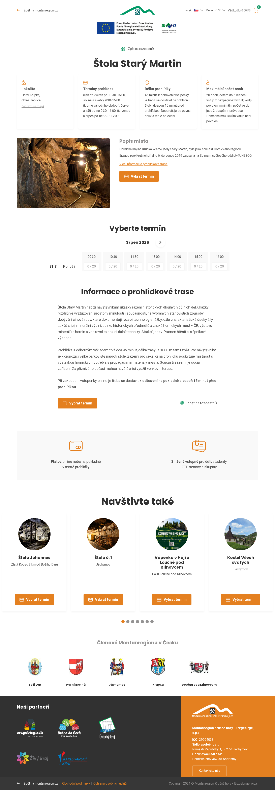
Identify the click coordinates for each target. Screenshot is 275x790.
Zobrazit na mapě (33, 106)
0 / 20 (91, 266)
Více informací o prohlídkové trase (143, 164)
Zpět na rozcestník (141, 49)
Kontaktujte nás (209, 771)
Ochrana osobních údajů (110, 783)
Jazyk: (188, 10)
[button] (123, 621)
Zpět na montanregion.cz (40, 10)
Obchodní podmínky (76, 783)
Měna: (213, 10)
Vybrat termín (142, 176)
